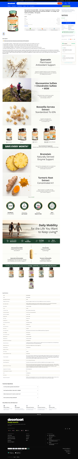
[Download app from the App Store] (18, 453)
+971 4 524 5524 (51, 444)
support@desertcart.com (53, 440)
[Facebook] (69, 429)
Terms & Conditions (66, 448)
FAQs (69, 453)
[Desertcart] (11, 3)
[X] (67, 429)
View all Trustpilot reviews (68, 62)
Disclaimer (68, 451)
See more (26, 25)
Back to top (39, 414)
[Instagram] (65, 429)
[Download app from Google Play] (11, 453)
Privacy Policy (67, 450)
